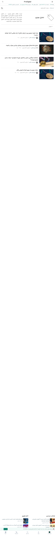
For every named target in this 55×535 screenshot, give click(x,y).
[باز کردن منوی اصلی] (52, 1)
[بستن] (2, 529)
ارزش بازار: (29, 4)
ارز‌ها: (53, 4)
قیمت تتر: (47, 4)
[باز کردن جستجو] (2, 1)
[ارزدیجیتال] (27, 1)
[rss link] (2, 8)
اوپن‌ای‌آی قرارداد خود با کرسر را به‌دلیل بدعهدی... (12, 519)
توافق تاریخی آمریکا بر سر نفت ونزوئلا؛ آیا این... (13, 525)
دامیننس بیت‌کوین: (15, 4)
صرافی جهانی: (35, 4)
